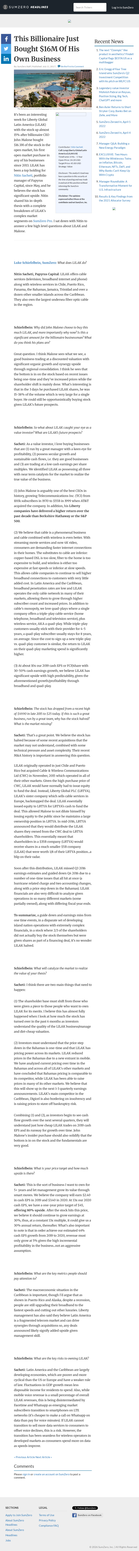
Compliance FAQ (49, 1525)
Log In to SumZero (122, 7)
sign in (26, 1474)
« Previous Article (24, 1457)
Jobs (8, 1540)
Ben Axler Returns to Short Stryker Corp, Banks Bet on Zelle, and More (115, 111)
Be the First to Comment (72, 66)
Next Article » (43, 1457)
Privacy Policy (47, 1520)
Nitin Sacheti (77, 147)
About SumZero (14, 1529)
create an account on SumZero (52, 1474)
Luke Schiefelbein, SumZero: (35, 263)
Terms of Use (46, 1515)
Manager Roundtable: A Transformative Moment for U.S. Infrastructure (115, 185)
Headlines (11, 1535)
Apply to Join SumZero (18, 1515)
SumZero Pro (42, 221)
